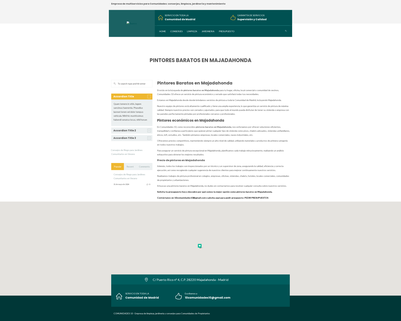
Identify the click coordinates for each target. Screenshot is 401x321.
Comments (144, 166)
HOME (178, 67)
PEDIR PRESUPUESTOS (256, 197)
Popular (117, 166)
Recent (130, 166)
